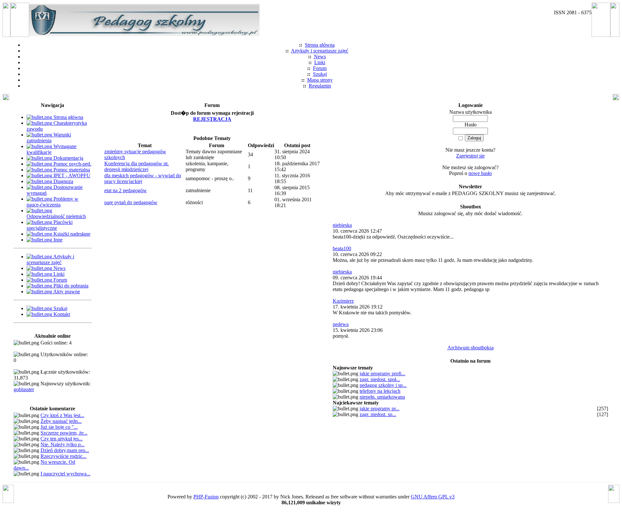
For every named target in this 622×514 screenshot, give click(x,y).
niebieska (342, 225)
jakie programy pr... (379, 408)
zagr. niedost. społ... (380, 379)
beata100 (342, 248)
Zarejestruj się (470, 155)
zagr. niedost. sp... (378, 414)
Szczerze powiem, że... (63, 433)
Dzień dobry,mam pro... (64, 450)
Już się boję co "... (59, 427)
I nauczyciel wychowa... (65, 473)
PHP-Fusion (206, 496)
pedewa (341, 324)
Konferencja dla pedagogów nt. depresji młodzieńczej (136, 166)
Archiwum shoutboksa (470, 347)
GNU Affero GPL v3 (433, 496)
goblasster (24, 389)
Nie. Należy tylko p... (62, 444)
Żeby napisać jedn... (61, 421)
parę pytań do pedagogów (130, 202)
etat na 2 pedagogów (125, 190)
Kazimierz (343, 301)
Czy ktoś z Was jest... (62, 415)
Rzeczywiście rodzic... (63, 456)
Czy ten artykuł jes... (61, 438)
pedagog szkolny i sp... (383, 385)
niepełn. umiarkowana (382, 397)
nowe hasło (480, 173)
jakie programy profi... (382, 373)
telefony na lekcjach (380, 391)
